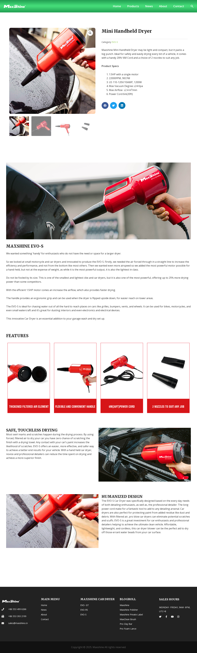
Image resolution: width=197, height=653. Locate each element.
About (163, 6)
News (149, 6)
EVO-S (115, 42)
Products (133, 6)
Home (117, 6)
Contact (178, 6)
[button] (192, 6)
